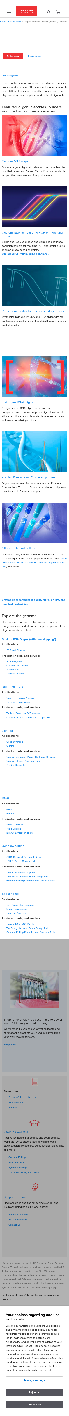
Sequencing (10, 893)
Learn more (34, 56)
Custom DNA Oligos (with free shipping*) (29, 639)
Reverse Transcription (18, 701)
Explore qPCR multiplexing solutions (25, 254)
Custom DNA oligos (15, 161)
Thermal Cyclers (15, 673)
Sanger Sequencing (16, 908)
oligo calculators (26, 562)
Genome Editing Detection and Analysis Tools (30, 880)
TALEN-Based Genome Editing (22, 861)
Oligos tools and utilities (19, 548)
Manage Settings (34, 1380)
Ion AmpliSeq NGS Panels (20, 924)
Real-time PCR (12, 686)
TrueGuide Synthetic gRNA (20, 872)
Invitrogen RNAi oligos (17, 402)
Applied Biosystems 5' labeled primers (29, 477)
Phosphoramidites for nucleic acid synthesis (33, 311)
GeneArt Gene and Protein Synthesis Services (31, 756)
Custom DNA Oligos (17, 665)
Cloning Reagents (15, 764)
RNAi (5, 798)
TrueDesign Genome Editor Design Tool (27, 876)
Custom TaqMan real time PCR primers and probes (32, 234)
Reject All (34, 1392)
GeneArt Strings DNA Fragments (23, 760)
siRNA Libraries (14, 824)
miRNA (10, 813)
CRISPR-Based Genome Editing (23, 857)
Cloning (7, 730)
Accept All (34, 1404)
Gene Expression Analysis (20, 697)
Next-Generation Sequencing (21, 904)
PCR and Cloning (15, 650)
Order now (13, 56)
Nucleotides (12, 669)
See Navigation (10, 75)
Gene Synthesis (14, 741)
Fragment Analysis (16, 912)
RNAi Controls (13, 828)
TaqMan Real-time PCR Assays (23, 713)
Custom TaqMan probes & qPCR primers (28, 717)
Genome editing (13, 846)
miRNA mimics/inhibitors (19, 832)
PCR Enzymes (14, 661)
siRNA (9, 809)
